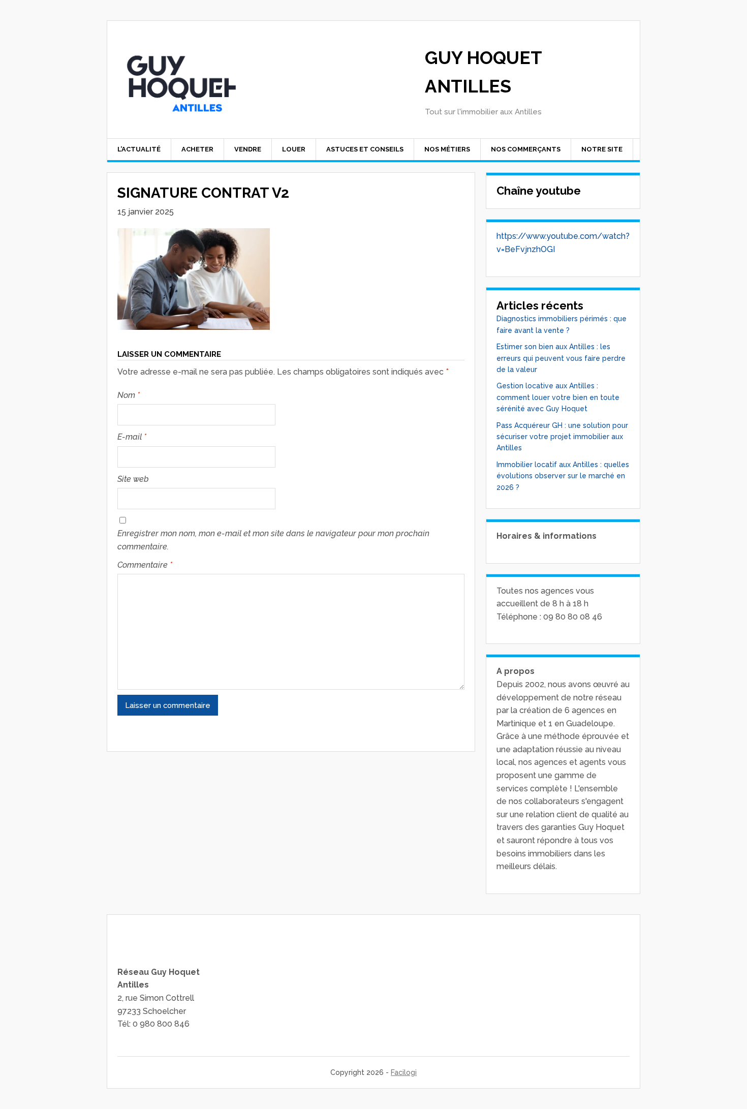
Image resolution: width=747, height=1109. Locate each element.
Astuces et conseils (364, 149)
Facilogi (404, 1072)
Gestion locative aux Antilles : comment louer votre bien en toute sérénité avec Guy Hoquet (557, 397)
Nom (128, 395)
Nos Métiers (447, 149)
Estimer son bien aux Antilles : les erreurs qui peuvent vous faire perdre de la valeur (561, 358)
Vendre (247, 149)
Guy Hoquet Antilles (483, 72)
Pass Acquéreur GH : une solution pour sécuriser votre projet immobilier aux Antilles (562, 436)
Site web (133, 479)
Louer (293, 149)
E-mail (131, 437)
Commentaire (144, 565)
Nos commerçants (526, 149)
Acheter (197, 149)
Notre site (601, 149)
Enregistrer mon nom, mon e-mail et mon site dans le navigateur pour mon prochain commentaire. (273, 540)
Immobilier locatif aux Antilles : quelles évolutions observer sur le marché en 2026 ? (562, 475)
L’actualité (139, 149)
